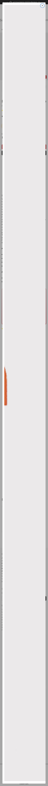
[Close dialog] (42, 5)
